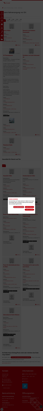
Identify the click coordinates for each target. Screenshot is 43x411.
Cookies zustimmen (29, 209)
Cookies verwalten (29, 207)
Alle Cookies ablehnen (18, 207)
